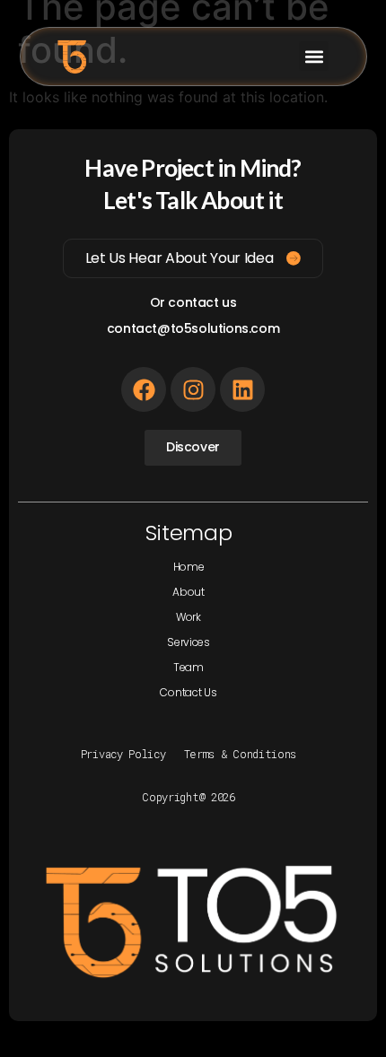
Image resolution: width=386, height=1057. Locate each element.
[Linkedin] (242, 389)
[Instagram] (193, 389)
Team (188, 667)
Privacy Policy (123, 754)
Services (188, 642)
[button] (314, 56)
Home (189, 566)
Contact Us (188, 692)
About (188, 591)
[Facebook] (143, 389)
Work (188, 617)
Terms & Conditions (240, 754)
